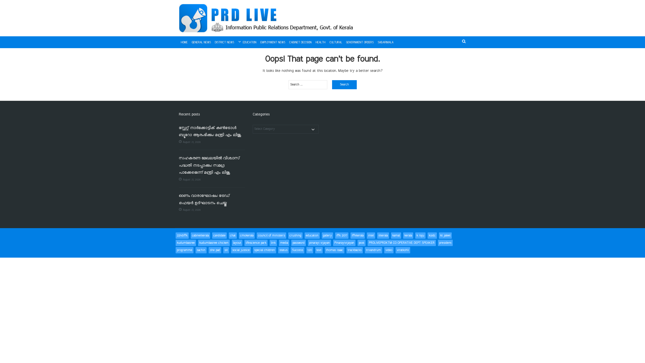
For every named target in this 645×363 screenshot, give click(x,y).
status (283, 250)
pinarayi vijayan (319, 243)
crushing (295, 235)
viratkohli (403, 250)
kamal (396, 235)
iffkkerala (358, 235)
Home (184, 42)
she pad (215, 250)
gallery (327, 235)
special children (264, 250)
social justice (241, 250)
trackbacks (355, 250)
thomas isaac (334, 250)
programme (184, 250)
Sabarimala (386, 42)
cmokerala (246, 235)
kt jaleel (445, 235)
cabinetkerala (200, 235)
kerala (408, 235)
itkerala (383, 235)
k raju (420, 235)
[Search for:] (307, 84)
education (312, 235)
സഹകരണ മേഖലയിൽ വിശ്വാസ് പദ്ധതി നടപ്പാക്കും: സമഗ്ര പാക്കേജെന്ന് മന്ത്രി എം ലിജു (209, 165)
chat (233, 235)
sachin (201, 250)
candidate (219, 235)
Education (249, 42)
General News (201, 42)
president (445, 243)
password (299, 243)
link (273, 243)
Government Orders (360, 42)
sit (226, 250)
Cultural (336, 42)
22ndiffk (182, 235)
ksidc (432, 235)
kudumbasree (186, 243)
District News (224, 42)
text (318, 250)
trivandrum (373, 250)
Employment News (273, 42)
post (361, 243)
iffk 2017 (341, 235)
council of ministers (271, 235)
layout (237, 243)
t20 (310, 250)
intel (371, 235)
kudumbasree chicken (214, 243)
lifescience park (256, 243)
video (388, 250)
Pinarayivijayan (344, 243)
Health (321, 42)
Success (297, 250)
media (284, 243)
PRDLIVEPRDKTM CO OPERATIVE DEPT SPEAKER (402, 243)
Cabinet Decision (300, 42)
